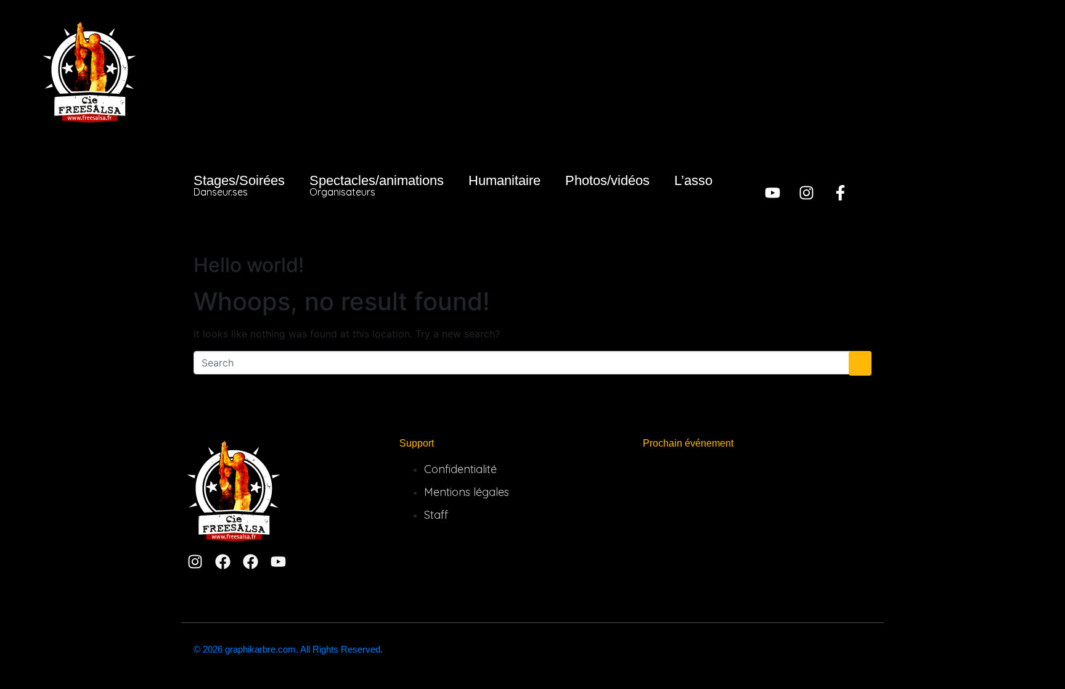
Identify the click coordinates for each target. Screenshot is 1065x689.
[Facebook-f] (840, 192)
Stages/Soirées (239, 185)
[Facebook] (223, 561)
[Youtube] (772, 192)
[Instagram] (806, 192)
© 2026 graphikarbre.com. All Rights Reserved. (288, 649)
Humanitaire (504, 180)
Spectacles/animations (376, 185)
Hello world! (249, 265)
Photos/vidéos (607, 180)
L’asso (693, 180)
